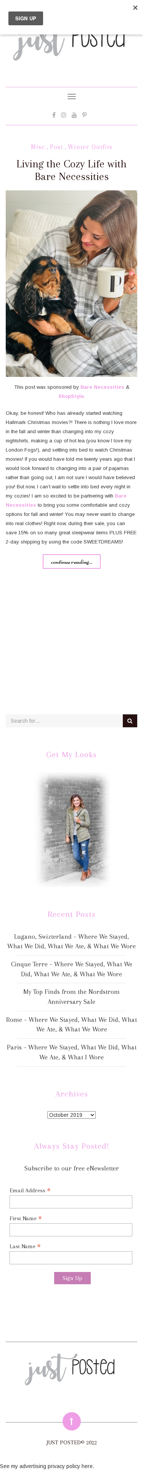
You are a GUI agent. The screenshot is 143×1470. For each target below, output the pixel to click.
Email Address (30, 1190)
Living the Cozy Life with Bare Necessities (71, 170)
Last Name (25, 1246)
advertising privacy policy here (56, 1466)
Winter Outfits (90, 147)
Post (56, 147)
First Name (26, 1218)
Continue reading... (71, 561)
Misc (38, 147)
